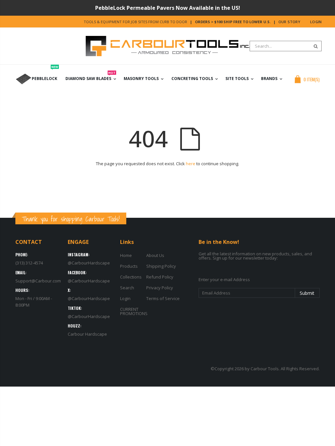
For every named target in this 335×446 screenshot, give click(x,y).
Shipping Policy (161, 266)
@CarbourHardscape (89, 263)
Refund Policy (159, 277)
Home (126, 255)
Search (313, 46)
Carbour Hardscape (87, 334)
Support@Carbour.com (38, 281)
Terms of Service (163, 298)
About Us (155, 255)
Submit (307, 293)
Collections (131, 277)
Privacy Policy (159, 288)
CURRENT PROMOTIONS (134, 311)
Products (129, 266)
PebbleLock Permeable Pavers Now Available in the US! (167, 7)
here (190, 164)
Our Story (289, 21)
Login (316, 21)
